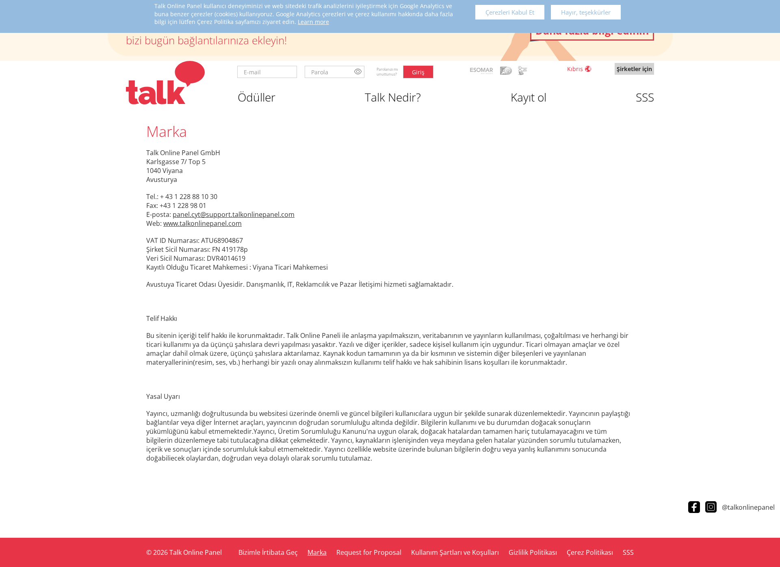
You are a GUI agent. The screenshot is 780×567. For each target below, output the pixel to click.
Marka (317, 552)
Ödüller (256, 97)
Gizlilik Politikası (533, 552)
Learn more (313, 22)
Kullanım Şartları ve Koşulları (455, 552)
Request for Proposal (368, 552)
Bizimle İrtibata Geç (268, 552)
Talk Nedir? (393, 97)
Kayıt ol (528, 97)
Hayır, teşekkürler (586, 12)
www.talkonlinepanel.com (202, 223)
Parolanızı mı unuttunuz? (387, 71)
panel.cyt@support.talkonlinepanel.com (234, 214)
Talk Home (165, 82)
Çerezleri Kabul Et (509, 12)
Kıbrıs (575, 69)
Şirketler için (634, 69)
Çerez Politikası (590, 552)
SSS (645, 97)
